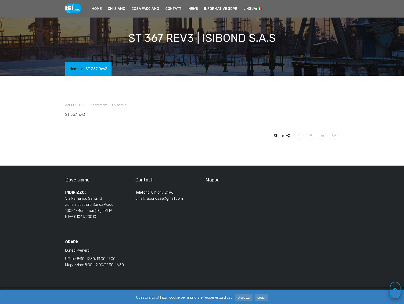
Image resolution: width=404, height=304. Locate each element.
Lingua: (250, 9)
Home (97, 9)
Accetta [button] (244, 297)
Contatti (173, 9)
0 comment (98, 105)
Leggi (261, 297)
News (193, 9)
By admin (119, 105)
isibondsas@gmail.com (164, 198)
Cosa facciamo (145, 9)
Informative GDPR (220, 9)
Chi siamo (116, 9)
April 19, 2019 (75, 105)
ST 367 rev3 (75, 114)
